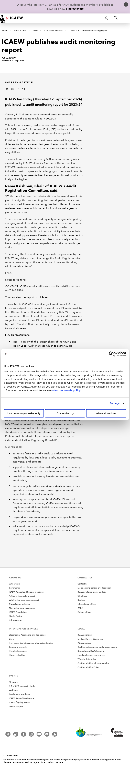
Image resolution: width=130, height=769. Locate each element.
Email (23, 89)
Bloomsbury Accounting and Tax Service (28, 635)
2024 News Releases (53, 30)
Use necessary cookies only (23, 413)
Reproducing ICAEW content (91, 651)
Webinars (13, 690)
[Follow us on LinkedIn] (15, 734)
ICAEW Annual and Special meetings (26, 592)
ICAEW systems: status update (92, 592)
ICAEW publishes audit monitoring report (88, 30)
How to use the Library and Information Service (31, 643)
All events (13, 682)
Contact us (82, 583)
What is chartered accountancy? (24, 600)
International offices (87, 604)
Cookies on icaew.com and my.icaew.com (97, 647)
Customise (63, 413)
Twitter (7, 89)
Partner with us (84, 612)
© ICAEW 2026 (10, 755)
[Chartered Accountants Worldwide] (116, 732)
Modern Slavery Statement (90, 639)
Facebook (18, 89)
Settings (115, 403)
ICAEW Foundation (18, 612)
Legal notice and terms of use (91, 655)
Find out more (75, 8)
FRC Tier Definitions (17, 334)
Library (12, 639)
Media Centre (15, 616)
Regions (81, 600)
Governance (14, 588)
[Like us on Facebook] (23, 734)
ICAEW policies (85, 635)
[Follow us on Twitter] (7, 734)
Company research (18, 647)
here (45, 297)
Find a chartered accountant (22, 608)
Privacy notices (84, 643)
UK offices (82, 596)
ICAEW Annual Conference (21, 698)
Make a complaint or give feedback (94, 588)
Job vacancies (15, 620)
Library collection (17, 655)
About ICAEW (20, 30)
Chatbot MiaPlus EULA (88, 667)
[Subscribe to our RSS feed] (54, 734)
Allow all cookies (106, 413)
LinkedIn (12, 89)
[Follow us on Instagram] (31, 734)
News (35, 30)
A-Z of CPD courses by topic (22, 686)
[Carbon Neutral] (91, 732)
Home (4, 30)
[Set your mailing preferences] (46, 734)
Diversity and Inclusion (19, 604)
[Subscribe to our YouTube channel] (39, 734)
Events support (16, 706)
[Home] (13, 18)
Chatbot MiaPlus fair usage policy (93, 663)
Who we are (14, 583)
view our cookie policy (66, 390)
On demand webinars (19, 694)
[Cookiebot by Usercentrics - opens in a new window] (111, 354)
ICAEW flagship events (19, 702)
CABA (80, 608)
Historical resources (18, 651)
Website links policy (87, 659)
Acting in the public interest (22, 596)
